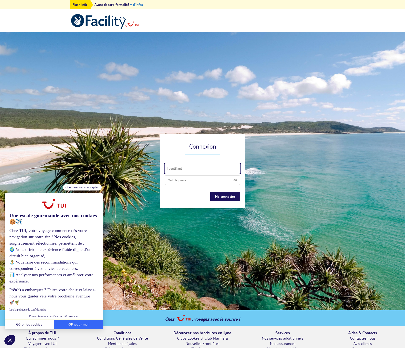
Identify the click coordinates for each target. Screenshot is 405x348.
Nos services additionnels (282, 338)
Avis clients (362, 343)
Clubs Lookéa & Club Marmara (202, 338)
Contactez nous (362, 338)
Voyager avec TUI (42, 343)
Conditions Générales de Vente (122, 338)
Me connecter (225, 196)
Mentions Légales (122, 343)
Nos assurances (282, 343)
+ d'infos (136, 5)
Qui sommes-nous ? (42, 338)
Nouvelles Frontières (202, 343)
